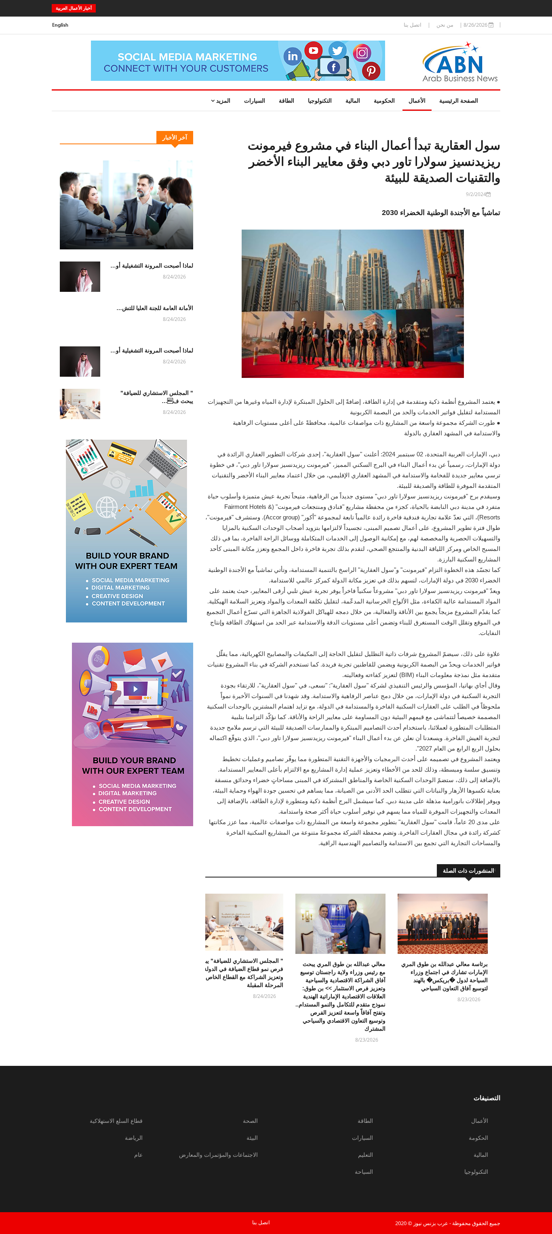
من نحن (444, 24)
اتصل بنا (412, 24)
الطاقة (286, 100)
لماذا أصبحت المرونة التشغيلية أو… (151, 265)
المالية (353, 100)
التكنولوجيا (320, 100)
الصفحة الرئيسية (458, 100)
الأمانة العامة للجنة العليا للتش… (154, 308)
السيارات (254, 100)
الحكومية (384, 100)
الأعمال (417, 100)
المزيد (222, 100)
